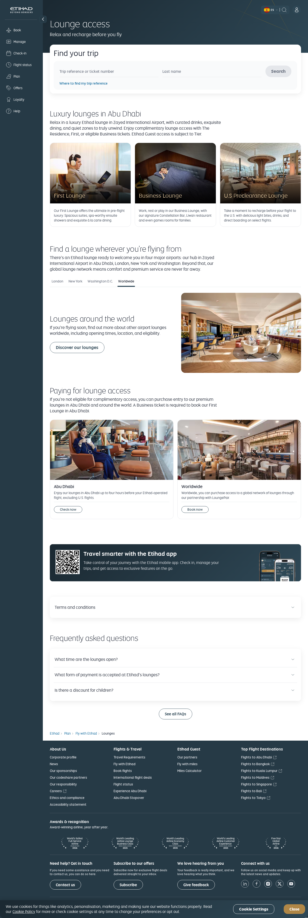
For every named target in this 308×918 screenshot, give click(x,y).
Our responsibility (63, 784)
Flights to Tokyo (253, 798)
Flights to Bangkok (255, 764)
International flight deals (133, 777)
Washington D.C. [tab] (100, 281)
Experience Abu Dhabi (130, 791)
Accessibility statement (68, 804)
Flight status (123, 784)
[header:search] (284, 9)
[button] (43, 19)
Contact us (65, 884)
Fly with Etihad (124, 764)
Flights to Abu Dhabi (256, 757)
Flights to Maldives (255, 777)
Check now (68, 509)
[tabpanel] (175, 333)
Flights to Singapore (256, 784)
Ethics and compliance (67, 798)
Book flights (123, 771)
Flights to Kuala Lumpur (259, 771)
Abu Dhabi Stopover (129, 798)
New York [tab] (75, 281)
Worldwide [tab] (126, 281)
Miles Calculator (189, 771)
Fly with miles (187, 764)
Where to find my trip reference (83, 83)
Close (294, 909)
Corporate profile (63, 757)
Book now (198, 509)
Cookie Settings (253, 909)
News (54, 764)
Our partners (187, 757)
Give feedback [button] (196, 884)
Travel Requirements (129, 757)
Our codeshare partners (68, 777)
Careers (56, 791)
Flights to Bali (251, 791)
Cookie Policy (24, 911)
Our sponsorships (63, 771)
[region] (154, 909)
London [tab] (57, 281)
